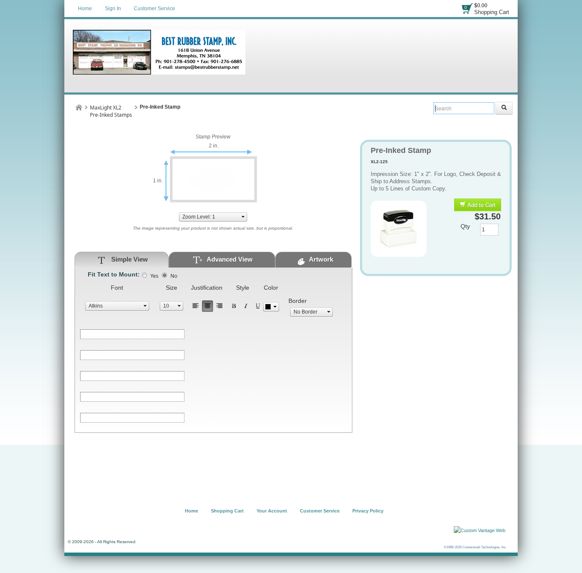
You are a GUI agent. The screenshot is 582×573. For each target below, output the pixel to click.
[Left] (195, 306)
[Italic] (245, 306)
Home (85, 9)
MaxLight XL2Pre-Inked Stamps (111, 111)
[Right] (219, 306)
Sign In (113, 9)
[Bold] (233, 306)
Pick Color (271, 306)
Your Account (271, 510)
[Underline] (257, 306)
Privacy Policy (367, 510)
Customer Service (154, 9)
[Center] (207, 306)
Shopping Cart (491, 12)
